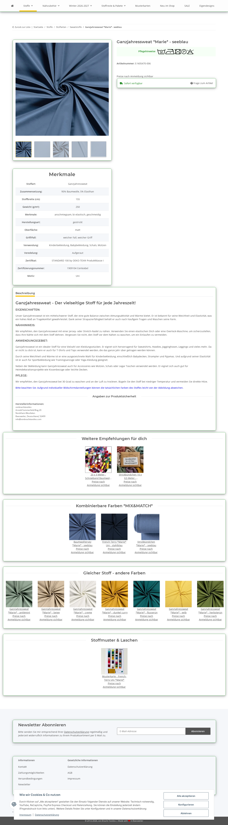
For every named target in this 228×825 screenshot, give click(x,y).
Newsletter (24, 784)
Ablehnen (186, 813)
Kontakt (22, 766)
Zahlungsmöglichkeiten (31, 772)
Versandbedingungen (30, 778)
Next (217, 601)
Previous (11, 601)
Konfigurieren (186, 804)
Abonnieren (198, 731)
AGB (70, 772)
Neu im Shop (167, 5)
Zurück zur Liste (22, 27)
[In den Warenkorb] (15, 38)
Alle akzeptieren (186, 795)
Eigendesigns (206, 5)
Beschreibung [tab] (25, 293)
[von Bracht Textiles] (12, 6)
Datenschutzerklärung (47, 814)
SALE (187, 5)
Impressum (25, 814)
